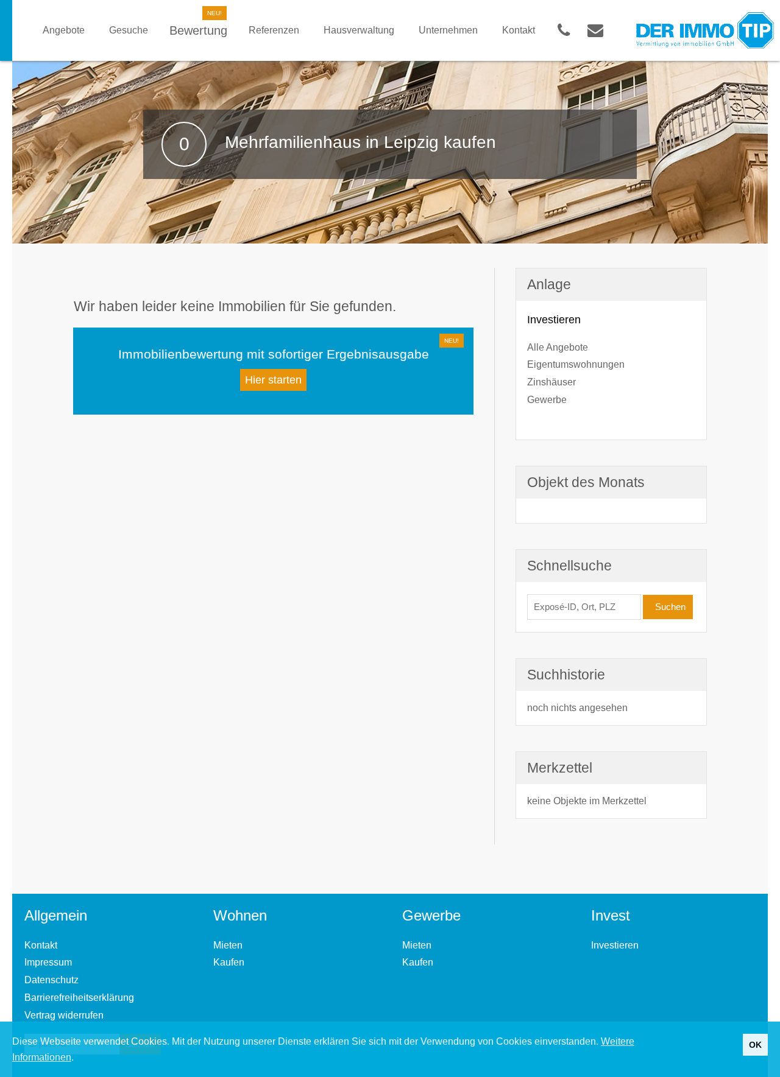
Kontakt (40, 945)
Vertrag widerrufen (64, 1015)
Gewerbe (547, 400)
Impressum (48, 962)
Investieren (615, 945)
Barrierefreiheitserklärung (79, 997)
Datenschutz (51, 980)
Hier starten (273, 380)
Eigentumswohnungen (576, 364)
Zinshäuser (551, 382)
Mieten (228, 945)
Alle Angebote (557, 347)
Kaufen (228, 962)
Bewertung (198, 30)
